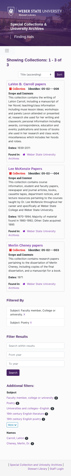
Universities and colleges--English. (29, 408)
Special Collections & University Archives (28, 26)
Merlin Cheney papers (25, 245)
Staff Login (57, 468)
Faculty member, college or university (30, 397)
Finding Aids (24, 37)
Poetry (11, 403)
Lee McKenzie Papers (25, 169)
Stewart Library (37, 468)
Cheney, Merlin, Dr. (19, 443)
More (11, 424)
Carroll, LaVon (16, 438)
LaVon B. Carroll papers (27, 84)
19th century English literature (26, 413)
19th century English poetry (24, 419)
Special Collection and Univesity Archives (36, 464)
